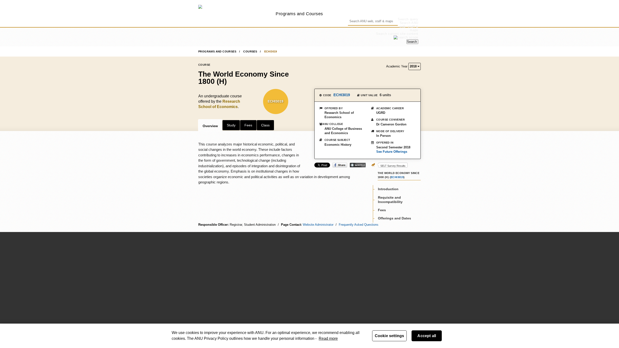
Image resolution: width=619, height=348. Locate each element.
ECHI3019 (270, 51)
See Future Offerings (391, 151)
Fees (248, 125)
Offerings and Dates (394, 218)
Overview (210, 126)
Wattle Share (358, 165)
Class (265, 125)
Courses (250, 51)
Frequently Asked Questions (358, 224)
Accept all (426, 336)
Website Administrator (318, 224)
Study (231, 125)
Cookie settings (389, 336)
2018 (414, 66)
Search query (408, 19)
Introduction (388, 189)
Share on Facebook (339, 165)
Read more (328, 338)
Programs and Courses (299, 13)
